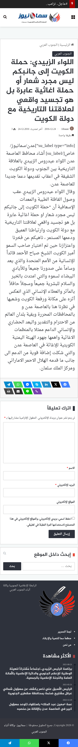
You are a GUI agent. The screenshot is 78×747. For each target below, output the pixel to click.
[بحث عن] (5, 18)
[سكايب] (36, 385)
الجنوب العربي (48, 45)
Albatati (65, 129)
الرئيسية (65, 45)
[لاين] (26, 391)
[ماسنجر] (26, 385)
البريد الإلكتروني (65, 485)
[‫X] (55, 385)
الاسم (71, 468)
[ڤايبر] (36, 391)
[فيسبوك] (64, 385)
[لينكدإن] (45, 385)
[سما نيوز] (39, 17)
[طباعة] (8, 391)
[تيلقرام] (8, 385)
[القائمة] (73, 18)
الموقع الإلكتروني (65, 501)
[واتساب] (17, 385)
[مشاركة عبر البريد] (17, 391)
